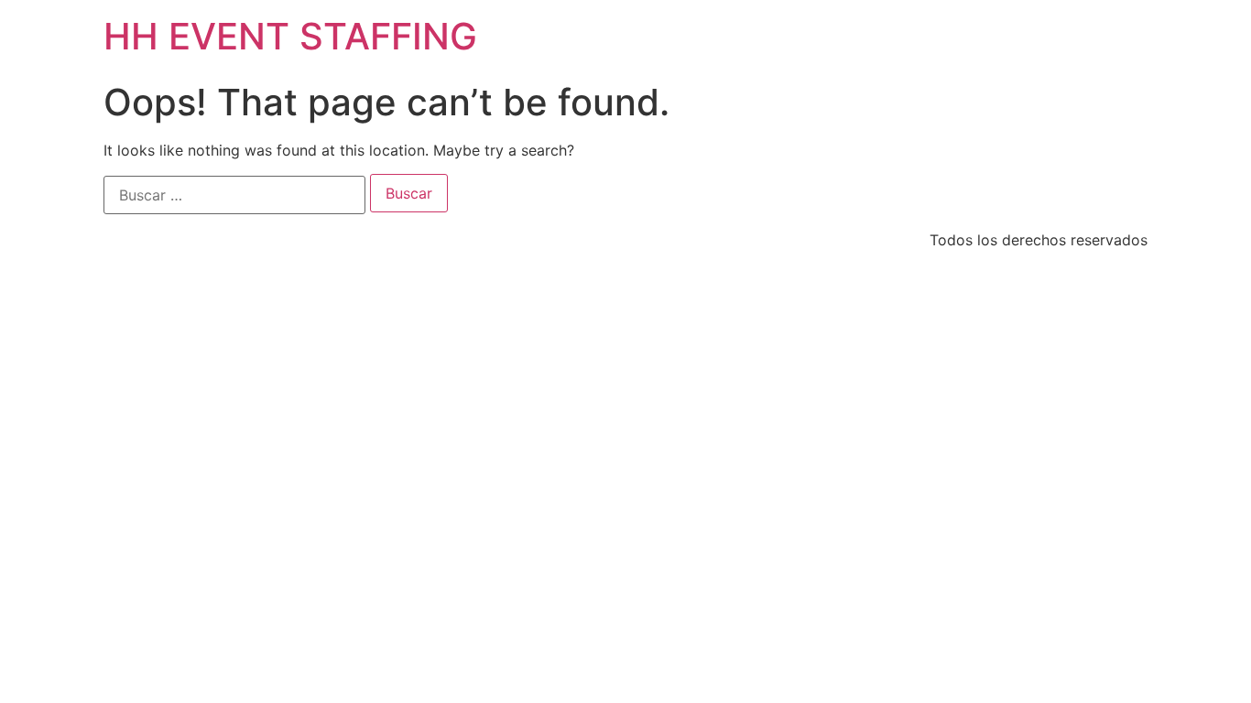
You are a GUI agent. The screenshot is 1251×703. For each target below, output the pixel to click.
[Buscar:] (234, 195)
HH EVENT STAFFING (290, 36)
